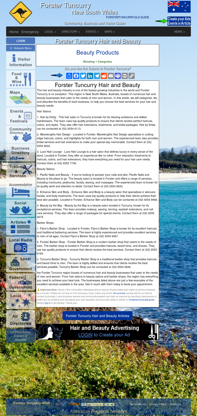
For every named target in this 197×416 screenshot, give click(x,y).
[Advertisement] (97, 371)
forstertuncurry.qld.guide (141, 299)
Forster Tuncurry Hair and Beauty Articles (97, 315)
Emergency (30, 31)
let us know (119, 293)
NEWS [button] (178, 31)
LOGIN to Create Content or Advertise (20, 335)
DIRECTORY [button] (70, 31)
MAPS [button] (109, 31)
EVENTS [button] (91, 31)
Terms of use (138, 404)
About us (175, 404)
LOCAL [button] (49, 31)
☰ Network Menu (21, 48)
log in (47, 302)
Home (13, 31)
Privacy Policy (157, 404)
